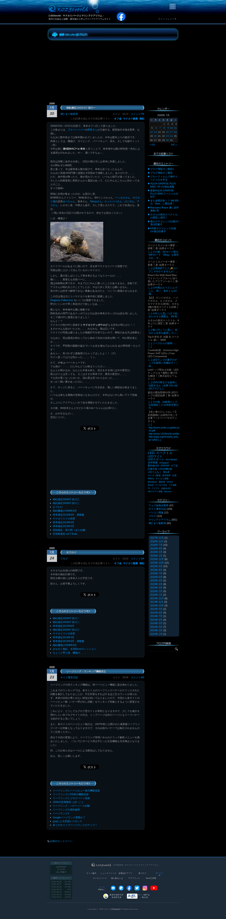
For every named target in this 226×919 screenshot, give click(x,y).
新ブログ (142, 873)
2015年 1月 (156, 594)
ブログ (64, 558)
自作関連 (153, 462)
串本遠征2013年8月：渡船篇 (68, 514)
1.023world (115, 909)
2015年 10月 (157, 562)
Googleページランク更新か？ (69, 817)
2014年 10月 (157, 605)
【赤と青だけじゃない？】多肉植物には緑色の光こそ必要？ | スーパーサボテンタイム (163, 416)
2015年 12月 (157, 559)
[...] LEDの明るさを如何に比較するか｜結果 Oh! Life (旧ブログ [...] (163, 385)
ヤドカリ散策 (130, 118)
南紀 (141, 118)
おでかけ (58, 506)
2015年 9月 (156, 566)
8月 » (174, 144)
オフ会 (118, 118)
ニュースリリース (108, 873)
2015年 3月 (156, 587)
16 (167, 132)
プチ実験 (173, 485)
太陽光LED (166, 488)
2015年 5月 (156, 580)
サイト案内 (91, 873)
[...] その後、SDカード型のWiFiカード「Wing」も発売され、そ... (164, 254)
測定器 (162, 482)
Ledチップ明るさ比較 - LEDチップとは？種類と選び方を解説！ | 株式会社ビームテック (163, 374)
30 (167, 140)
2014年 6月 (156, 619)
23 (167, 136)
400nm (151, 478)
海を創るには (117, 878)
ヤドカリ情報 (162, 478)
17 (171, 132)
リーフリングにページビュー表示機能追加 (76, 790)
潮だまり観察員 (69, 113)
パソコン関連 (156, 512)
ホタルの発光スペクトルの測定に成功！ (164, 216)
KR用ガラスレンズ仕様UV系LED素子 (163, 230)
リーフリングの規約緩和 (66, 809)
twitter (137, 888)
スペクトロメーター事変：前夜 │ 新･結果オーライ (163, 247)
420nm (170, 482)
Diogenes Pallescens (61, 300)
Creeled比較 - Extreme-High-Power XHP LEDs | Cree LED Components (163, 353)
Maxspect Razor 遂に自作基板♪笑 (164, 209)
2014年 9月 (156, 609)
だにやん (129, 201)
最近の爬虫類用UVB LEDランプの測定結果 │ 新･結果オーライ (163, 395)
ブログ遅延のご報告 (161, 172)
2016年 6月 (156, 548)
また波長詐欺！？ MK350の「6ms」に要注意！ (164, 202)
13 (155, 132)
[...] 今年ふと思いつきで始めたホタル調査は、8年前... (164, 315)
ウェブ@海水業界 (158, 505)
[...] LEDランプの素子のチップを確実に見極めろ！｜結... (163, 362)
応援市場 (152, 469)
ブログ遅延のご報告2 (162, 168)
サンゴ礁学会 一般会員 (144, 896)
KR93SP (165, 465)
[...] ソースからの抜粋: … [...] (162, 345)
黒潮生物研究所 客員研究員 (116, 896)
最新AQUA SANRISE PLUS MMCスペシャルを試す (164, 193)
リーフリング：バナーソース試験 (71, 805)
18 (175, 132)
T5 (149, 488)
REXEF (121, 888)
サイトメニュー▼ (167, 19)
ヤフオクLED (161, 485)
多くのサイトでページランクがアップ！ (75, 825)
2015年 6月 (156, 577)
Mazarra (168, 491)
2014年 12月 (157, 598)
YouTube (153, 888)
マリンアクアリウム (160, 519)
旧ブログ (159, 873)
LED (151, 453)
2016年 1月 (156, 555)
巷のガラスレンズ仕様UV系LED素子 (164, 223)
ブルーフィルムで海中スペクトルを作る (164, 178)
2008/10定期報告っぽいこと (68, 802)
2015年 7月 (156, 573)
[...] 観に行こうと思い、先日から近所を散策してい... (163, 331)
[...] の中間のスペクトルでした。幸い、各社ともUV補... (163, 290)
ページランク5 (61, 813)
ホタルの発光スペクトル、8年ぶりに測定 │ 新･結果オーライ (163, 323)
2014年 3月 (156, 626)
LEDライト (155, 456)
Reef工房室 (151, 878)
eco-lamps (171, 459)
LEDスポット (156, 459)
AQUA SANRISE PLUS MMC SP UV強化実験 (163, 185)
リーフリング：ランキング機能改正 (86, 671)
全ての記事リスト (163, 153)
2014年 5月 (156, 623)
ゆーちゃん (69, 201)
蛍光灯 (151, 485)
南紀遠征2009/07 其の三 (66, 499)
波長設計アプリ (125, 873)
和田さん (92, 129)
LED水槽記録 (165, 469)
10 (171, 128)
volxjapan (164, 462)
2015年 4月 (156, 584)
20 (155, 136)
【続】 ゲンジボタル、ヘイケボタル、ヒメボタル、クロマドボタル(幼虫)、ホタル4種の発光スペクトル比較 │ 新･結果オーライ (163, 303)
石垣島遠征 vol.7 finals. (65, 533)
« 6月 (152, 144)
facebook (129, 888)
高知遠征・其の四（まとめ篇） (70, 530)
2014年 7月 (156, 616)
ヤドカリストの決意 (64, 518)
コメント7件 (137, 113)
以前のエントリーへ (61, 841)
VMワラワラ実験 (155, 491)
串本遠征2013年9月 (63, 526)
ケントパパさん (113, 201)
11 (175, 128)
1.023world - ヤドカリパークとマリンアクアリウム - (76, 15)
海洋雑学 (166, 475)
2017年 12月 (157, 537)
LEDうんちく (154, 472)
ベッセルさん (122, 197)
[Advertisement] (78, 65)
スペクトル (164, 453)
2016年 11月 (156, 541)
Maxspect (152, 482)
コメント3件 (137, 677)
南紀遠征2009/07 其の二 (66, 503)
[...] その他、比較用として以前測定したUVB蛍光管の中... (164, 404)
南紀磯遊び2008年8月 (65, 510)
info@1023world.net (113, 888)
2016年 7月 (156, 544)
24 (171, 136)
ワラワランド (134, 878)
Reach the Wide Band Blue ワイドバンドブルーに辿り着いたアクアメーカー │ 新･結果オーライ (163, 280)
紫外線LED (153, 465)
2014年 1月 (156, 634)
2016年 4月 (156, 552)
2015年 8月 (156, 569)
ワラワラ (155, 488)
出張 (174, 475)
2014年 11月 (156, 601)
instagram (144, 888)
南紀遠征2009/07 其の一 (81, 108)
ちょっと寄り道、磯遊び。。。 (70, 652)
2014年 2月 (156, 630)
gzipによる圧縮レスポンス (67, 821)
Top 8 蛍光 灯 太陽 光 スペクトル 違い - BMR (163, 338)
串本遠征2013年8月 (63, 522)
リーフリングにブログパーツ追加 (71, 798)
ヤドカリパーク (100, 878)
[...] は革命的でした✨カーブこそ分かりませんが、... (163, 270)
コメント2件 (137, 558)
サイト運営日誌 (69, 677)
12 (151, 132)
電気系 (166, 472)
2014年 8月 (156, 612)
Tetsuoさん (96, 201)
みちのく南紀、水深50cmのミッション (74, 648)
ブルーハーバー (76, 129)
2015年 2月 (156, 591)
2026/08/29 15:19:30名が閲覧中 (61, 869)
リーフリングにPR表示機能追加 (71, 794)
